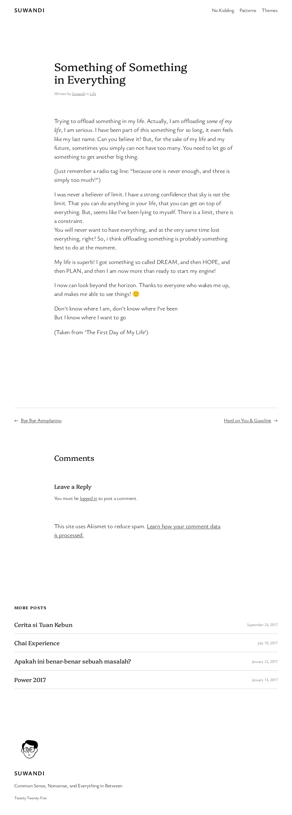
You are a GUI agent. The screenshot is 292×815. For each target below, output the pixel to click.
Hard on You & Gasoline (247, 420)
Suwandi (29, 10)
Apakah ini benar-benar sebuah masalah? (72, 661)
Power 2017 (30, 679)
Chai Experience (37, 643)
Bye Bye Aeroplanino (41, 420)
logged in (88, 498)
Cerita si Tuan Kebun (43, 624)
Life (93, 93)
